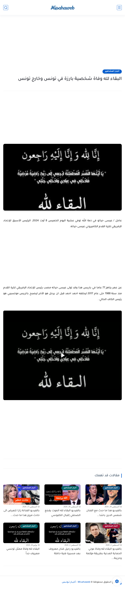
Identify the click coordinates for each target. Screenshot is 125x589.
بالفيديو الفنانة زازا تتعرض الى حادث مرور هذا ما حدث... (21, 513)
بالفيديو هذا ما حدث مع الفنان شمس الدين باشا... (104, 513)
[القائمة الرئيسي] (119, 7)
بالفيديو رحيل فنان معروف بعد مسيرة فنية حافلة (65, 551)
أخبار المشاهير (112, 71)
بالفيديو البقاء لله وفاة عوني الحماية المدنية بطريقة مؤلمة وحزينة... (104, 554)
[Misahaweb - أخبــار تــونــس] (62, 7)
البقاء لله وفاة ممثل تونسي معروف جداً (23, 551)
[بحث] (5, 7)
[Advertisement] (62, 44)
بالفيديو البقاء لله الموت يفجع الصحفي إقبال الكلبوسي (63, 513)
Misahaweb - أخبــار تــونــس (76, 582)
